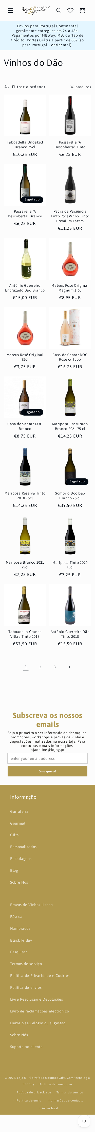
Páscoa (16, 916)
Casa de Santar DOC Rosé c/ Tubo (70, 357)
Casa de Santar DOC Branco (25, 426)
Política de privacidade (34, 1092)
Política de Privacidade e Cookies (40, 975)
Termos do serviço (70, 1092)
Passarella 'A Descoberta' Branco (25, 213)
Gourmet (17, 823)
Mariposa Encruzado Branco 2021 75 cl (70, 426)
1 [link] (26, 666)
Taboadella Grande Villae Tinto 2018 (25, 634)
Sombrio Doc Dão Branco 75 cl (70, 495)
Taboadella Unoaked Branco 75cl (25, 144)
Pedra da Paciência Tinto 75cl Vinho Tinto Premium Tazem (70, 216)
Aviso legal (50, 1108)
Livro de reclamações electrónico (39, 1011)
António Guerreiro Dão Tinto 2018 (70, 634)
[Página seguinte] (69, 667)
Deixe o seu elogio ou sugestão (38, 1023)
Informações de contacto (65, 1100)
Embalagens (20, 858)
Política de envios (26, 987)
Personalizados (23, 847)
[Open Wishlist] (70, 10)
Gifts (14, 835)
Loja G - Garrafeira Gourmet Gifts (41, 1077)
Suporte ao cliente (26, 1046)
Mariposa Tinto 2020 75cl (70, 565)
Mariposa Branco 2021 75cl (25, 564)
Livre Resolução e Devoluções (36, 999)
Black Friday (21, 940)
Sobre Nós (19, 882)
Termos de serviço (26, 964)
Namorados (20, 928)
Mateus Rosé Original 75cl (25, 357)
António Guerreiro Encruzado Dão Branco (25, 288)
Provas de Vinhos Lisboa (31, 905)
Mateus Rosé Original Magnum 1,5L (69, 288)
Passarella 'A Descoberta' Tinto (70, 144)
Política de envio (29, 1100)
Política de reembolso (56, 1084)
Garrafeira (19, 811)
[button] (10, 10)
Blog (14, 870)
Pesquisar (18, 952)
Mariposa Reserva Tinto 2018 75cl (25, 495)
